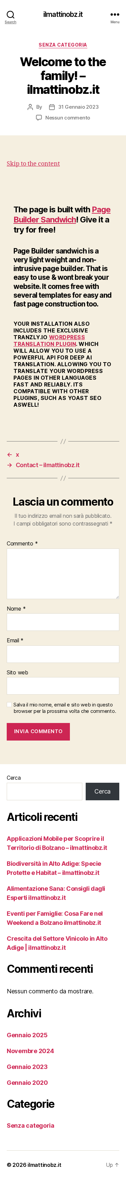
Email (15, 641)
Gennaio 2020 (27, 1082)
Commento (22, 544)
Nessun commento (67, 117)
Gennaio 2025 (27, 1035)
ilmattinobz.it (63, 14)
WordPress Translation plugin (49, 340)
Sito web (17, 673)
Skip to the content (33, 164)
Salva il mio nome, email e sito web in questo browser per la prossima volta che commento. (64, 708)
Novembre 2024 (30, 1050)
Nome (16, 609)
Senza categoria (63, 45)
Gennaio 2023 (27, 1066)
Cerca (14, 777)
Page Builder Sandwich (62, 214)
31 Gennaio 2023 (78, 107)
